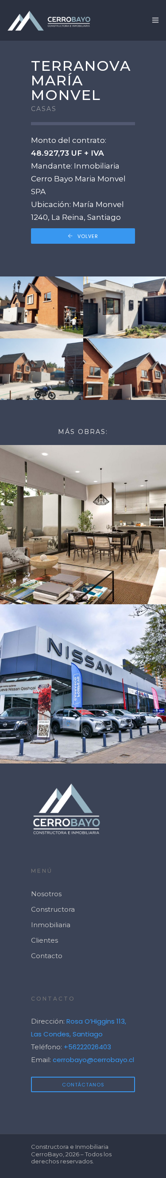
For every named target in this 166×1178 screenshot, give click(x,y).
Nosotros (46, 894)
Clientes (44, 940)
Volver (87, 236)
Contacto (46, 956)
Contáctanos (83, 1084)
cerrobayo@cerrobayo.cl (93, 1059)
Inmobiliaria (50, 925)
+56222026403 (87, 1046)
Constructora (53, 909)
